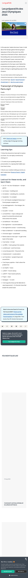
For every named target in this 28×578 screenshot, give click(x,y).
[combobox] (26, 558)
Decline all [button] (21, 571)
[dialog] (14, 567)
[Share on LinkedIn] (12, 326)
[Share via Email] (21, 326)
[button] (14, 575)
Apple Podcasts (20, 80)
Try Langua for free (14, 341)
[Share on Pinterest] (16, 326)
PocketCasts (4, 82)
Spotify (13, 80)
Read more (3, 568)
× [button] (26, 560)
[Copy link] (26, 326)
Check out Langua (11, 138)
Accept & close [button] (8, 571)
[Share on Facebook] (7, 326)
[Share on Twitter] (2, 326)
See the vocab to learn (17, 82)
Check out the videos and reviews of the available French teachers (13, 314)
